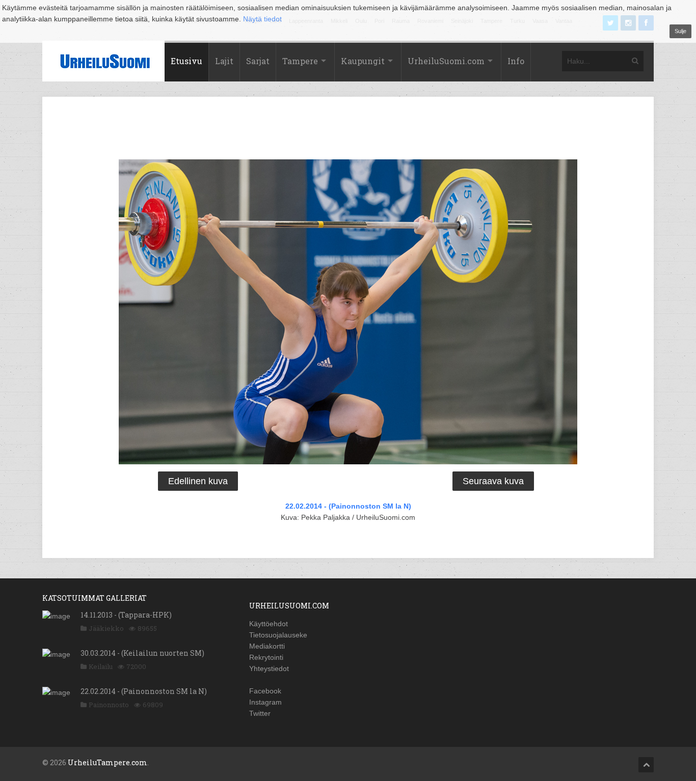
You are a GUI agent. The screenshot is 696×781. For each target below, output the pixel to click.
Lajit (224, 60)
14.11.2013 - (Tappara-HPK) (126, 615)
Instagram (265, 702)
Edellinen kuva (198, 481)
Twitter (260, 713)
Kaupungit (363, 60)
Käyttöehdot (268, 624)
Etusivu (186, 60)
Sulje (680, 31)
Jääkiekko (106, 628)
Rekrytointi (266, 657)
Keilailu (101, 666)
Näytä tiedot (262, 19)
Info (515, 60)
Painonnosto (109, 704)
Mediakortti (267, 646)
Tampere (300, 60)
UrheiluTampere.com (107, 762)
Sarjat (258, 60)
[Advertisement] (348, 130)
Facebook (265, 691)
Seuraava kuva (493, 481)
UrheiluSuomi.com (446, 60)
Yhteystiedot (269, 668)
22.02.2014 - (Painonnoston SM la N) (348, 506)
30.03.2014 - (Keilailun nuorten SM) (142, 653)
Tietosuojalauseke (278, 635)
